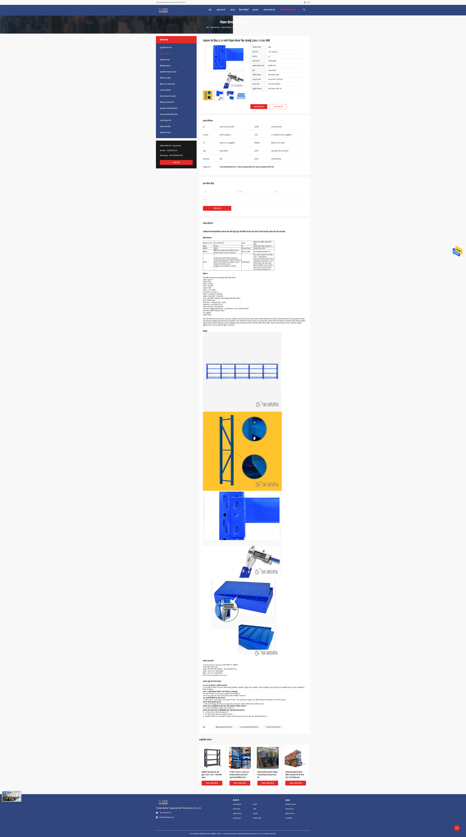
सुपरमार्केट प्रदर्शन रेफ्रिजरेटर (169, 108)
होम (208, 27)
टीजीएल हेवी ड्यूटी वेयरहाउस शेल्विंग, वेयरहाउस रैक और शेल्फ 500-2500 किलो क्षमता (294, 774)
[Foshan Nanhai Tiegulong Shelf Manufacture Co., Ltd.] (164, 10)
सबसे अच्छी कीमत (259, 107)
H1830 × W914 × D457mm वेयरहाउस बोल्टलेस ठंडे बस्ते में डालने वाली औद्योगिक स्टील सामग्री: (239, 775)
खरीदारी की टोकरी (165, 133)
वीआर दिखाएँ (244, 9)
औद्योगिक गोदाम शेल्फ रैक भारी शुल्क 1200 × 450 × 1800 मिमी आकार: (212, 774)
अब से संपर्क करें (278, 107)
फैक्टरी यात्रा (236, 809)
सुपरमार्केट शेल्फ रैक (166, 48)
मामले (254, 809)
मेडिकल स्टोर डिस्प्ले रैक (167, 102)
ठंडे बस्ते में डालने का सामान (168, 96)
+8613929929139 (176, 155)
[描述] (304, 9)
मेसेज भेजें (217, 208)
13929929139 (171, 151)
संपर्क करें (176, 162)
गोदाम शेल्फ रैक (215, 27)
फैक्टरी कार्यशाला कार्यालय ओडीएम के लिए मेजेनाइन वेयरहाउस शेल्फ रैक (267, 774)
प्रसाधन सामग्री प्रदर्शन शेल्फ (169, 114)
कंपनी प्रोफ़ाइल (237, 804)
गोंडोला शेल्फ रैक (165, 60)
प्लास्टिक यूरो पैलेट (165, 126)
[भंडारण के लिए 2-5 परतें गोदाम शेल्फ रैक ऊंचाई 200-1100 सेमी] (225, 67)
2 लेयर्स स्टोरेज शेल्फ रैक (273, 727)
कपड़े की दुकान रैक (165, 120)
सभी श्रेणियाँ (288, 818)
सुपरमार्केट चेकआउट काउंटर (168, 72)
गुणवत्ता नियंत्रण (237, 813)
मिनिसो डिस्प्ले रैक (165, 66)
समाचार (255, 804)
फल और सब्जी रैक (165, 90)
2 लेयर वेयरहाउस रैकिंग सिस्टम (249, 727)
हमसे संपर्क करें (237, 818)
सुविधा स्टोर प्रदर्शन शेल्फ (167, 84)
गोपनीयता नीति (257, 818)
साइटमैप (255, 813)
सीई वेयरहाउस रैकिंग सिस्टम (224, 727)
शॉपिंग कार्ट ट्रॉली (165, 78)
